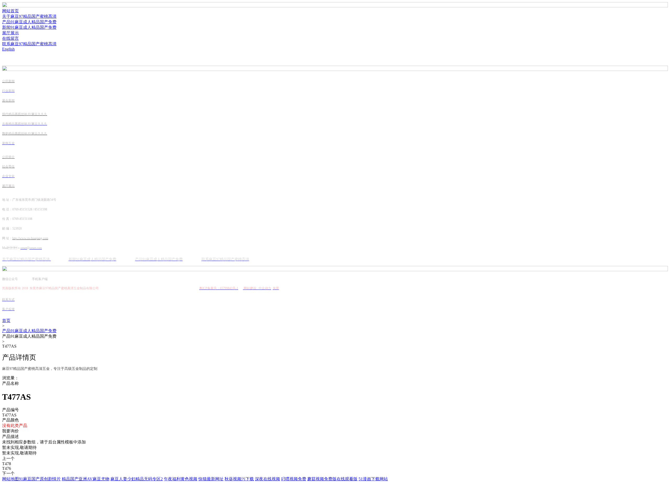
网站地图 (10, 479)
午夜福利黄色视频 (180, 479)
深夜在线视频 (267, 479)
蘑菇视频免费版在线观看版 (332, 479)
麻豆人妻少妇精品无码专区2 (136, 479)
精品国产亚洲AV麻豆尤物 (85, 479)
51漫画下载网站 (373, 479)
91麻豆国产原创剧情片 (40, 479)
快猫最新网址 (211, 479)
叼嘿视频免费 (293, 479)
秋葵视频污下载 (239, 479)
